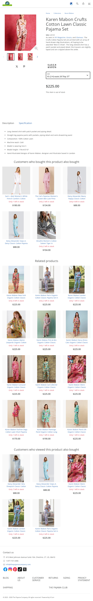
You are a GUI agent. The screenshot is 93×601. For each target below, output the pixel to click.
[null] (17, 66)
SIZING (66, 577)
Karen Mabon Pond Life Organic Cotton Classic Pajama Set (76, 431)
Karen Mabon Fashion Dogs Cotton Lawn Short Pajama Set (16, 431)
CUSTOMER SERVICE (38, 579)
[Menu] (89, 3)
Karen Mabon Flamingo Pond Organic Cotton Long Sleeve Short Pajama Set (46, 431)
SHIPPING (8, 587)
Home (48, 13)
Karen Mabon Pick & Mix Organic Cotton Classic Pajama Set (46, 342)
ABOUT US (21, 579)
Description (8, 123)
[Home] (6, 3)
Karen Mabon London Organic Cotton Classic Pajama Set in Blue (77, 297)
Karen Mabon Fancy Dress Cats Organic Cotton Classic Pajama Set (77, 342)
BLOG (6, 577)
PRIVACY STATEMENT (84, 579)
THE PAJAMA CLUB (58, 587)
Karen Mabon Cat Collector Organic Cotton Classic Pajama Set (46, 387)
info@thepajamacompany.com (18, 564)
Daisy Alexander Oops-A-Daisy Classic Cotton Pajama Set (16, 243)
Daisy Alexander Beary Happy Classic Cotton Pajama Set (77, 198)
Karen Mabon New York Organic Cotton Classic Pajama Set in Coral (16, 297)
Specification (25, 123)
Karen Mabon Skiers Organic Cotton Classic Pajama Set (77, 387)
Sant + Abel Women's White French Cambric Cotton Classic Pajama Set (16, 198)
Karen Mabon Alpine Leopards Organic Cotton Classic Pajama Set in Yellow (16, 342)
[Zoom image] (37, 49)
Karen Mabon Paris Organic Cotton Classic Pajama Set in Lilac (46, 297)
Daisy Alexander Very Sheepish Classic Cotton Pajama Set (16, 486)
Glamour (79, 37)
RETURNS (53, 577)
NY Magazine (60, 37)
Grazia (69, 37)
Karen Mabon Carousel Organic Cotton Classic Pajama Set (16, 387)
